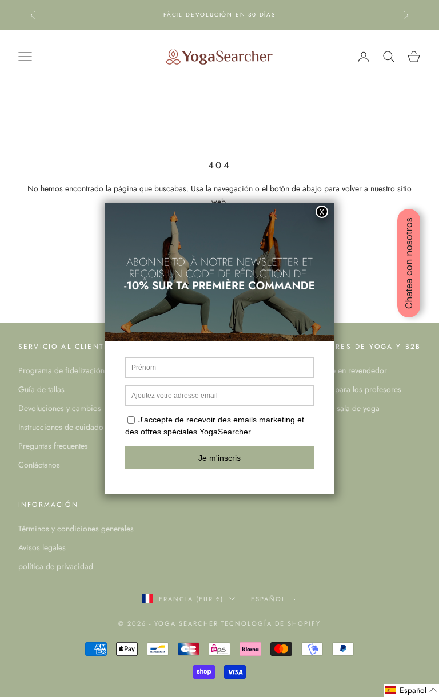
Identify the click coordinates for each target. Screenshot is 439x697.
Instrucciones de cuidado (60, 427)
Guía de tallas (41, 389)
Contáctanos (39, 464)
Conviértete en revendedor (342, 370)
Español (268, 598)
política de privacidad (55, 566)
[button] (411, 690)
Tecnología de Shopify (271, 623)
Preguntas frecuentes (53, 446)
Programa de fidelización (61, 370)
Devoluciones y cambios (59, 408)
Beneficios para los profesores (349, 389)
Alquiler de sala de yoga (338, 408)
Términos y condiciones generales (76, 528)
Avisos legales (42, 547)
